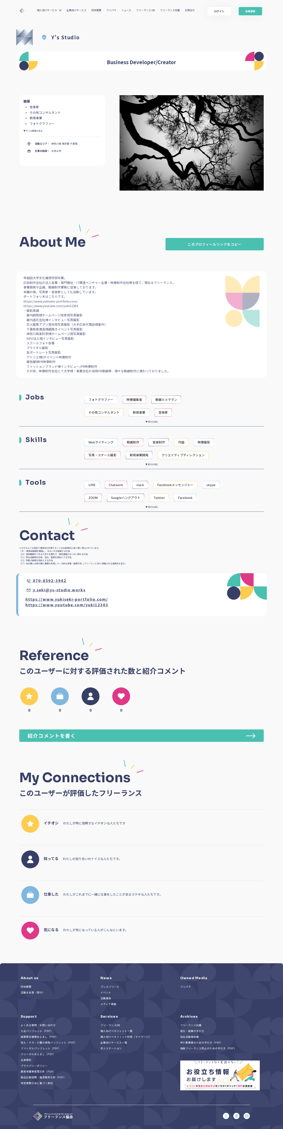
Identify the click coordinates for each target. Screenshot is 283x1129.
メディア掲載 (108, 1004)
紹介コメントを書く (52, 735)
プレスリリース (109, 986)
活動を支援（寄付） (33, 992)
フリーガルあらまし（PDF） (38, 1054)
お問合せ (190, 10)
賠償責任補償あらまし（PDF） (39, 1036)
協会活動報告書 (189, 1036)
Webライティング (101, 442)
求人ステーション (111, 1048)
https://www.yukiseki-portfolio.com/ (66, 599)
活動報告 (105, 998)
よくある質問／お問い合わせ (38, 1025)
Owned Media (194, 978)
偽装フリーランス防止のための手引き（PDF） (208, 1048)
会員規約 (26, 1060)
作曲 (181, 442)
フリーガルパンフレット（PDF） (41, 1048)
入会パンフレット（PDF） (37, 1031)
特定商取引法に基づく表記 (37, 1083)
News (106, 978)
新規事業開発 (139, 455)
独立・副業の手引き (192, 1031)
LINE (92, 485)
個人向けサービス (47, 10)
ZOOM (93, 497)
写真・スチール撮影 (102, 455)
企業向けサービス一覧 (113, 1042)
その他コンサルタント (104, 412)
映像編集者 (134, 399)
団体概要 (96, 10)
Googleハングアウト (125, 497)
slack (140, 485)
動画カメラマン (166, 399)
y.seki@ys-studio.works (59, 589)
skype (211, 485)
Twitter (159, 497)
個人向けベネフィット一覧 (116, 1031)
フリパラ (111, 10)
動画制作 (133, 442)
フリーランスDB (110, 1025)
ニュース (126, 10)
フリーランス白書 (170, 10)
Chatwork (116, 485)
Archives (189, 1016)
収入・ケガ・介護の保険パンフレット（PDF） (49, 1042)
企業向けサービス (76, 10)
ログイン (219, 11)
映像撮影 (204, 442)
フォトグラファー (100, 399)
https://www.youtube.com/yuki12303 (66, 604)
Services (109, 1016)
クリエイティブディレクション (183, 455)
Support (29, 1016)
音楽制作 (158, 442)
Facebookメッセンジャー (175, 485)
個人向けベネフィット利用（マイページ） (125, 1036)
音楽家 (163, 412)
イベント (105, 992)
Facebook (185, 497)
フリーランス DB (145, 10)
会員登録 (250, 11)
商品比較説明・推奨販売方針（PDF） (43, 1077)
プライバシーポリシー (34, 1065)
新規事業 (139, 412)
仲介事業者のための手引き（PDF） (201, 1042)
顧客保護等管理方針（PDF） (38, 1071)
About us (30, 978)
